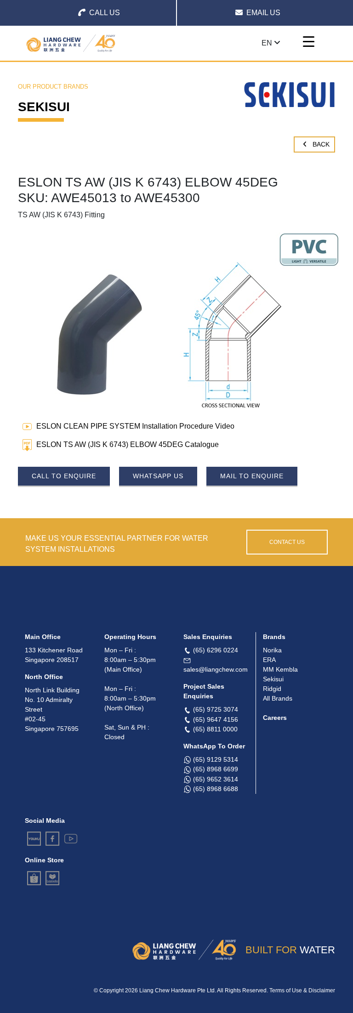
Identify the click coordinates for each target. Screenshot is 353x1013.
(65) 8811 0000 (215, 729)
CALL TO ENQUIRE (64, 476)
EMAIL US (263, 13)
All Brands (277, 698)
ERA (269, 659)
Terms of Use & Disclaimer (302, 990)
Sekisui (273, 679)
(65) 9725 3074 (215, 709)
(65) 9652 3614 (215, 779)
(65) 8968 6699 (215, 769)
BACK (320, 144)
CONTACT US (287, 542)
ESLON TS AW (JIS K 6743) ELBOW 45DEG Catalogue (127, 444)
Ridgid (272, 688)
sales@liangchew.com (215, 669)
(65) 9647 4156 (215, 719)
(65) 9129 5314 (215, 759)
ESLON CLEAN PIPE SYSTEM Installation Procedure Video (135, 426)
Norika (272, 650)
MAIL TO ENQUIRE (252, 476)
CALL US (104, 13)
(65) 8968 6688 (215, 788)
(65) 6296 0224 (215, 650)
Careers (275, 717)
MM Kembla (280, 669)
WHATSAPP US (158, 476)
